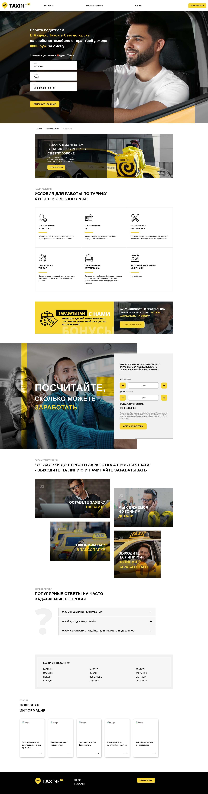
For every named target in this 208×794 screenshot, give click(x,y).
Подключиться (197, 5)
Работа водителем (94, 5)
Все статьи (79, 784)
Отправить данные (45, 104)
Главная (39, 128)
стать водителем (133, 426)
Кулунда (47, 681)
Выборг (93, 669)
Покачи (47, 677)
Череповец (95, 677)
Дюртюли (141, 677)
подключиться (146, 780)
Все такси (48, 5)
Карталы (47, 669)
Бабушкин (141, 681)
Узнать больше (132, 324)
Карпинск (141, 673)
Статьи (138, 5)
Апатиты (141, 669)
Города (77, 780)
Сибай (93, 673)
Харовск (94, 681)
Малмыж (48, 673)
